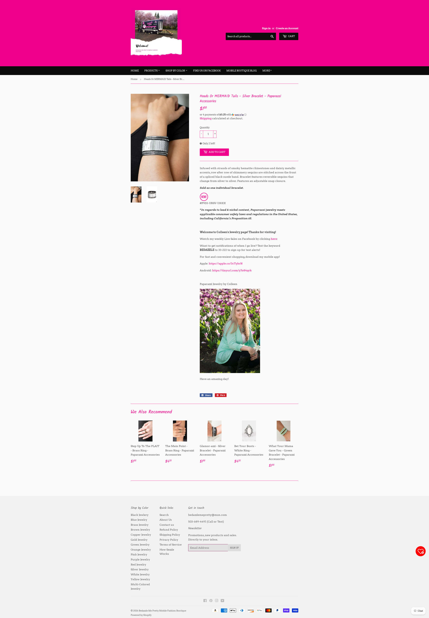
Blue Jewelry (139, 519)
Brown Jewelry (140, 529)
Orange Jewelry (141, 549)
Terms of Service (171, 544)
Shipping (205, 118)
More (266, 70)
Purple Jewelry (140, 559)
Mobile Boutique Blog (241, 70)
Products (151, 70)
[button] (249, 114)
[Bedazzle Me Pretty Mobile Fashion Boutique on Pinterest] (211, 601)
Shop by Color (176, 70)
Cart (291, 36)
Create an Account (287, 28)
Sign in (266, 28)
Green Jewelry (140, 544)
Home (135, 70)
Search (164, 514)
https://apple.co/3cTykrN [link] (225, 263)
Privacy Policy (169, 539)
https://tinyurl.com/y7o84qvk (232, 270)
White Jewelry (140, 574)
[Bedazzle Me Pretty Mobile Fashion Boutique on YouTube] (222, 601)
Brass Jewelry (139, 524)
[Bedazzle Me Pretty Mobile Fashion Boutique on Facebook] (205, 601)
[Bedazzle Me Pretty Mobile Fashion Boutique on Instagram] (216, 601)
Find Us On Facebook (207, 70)
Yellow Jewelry (140, 579)
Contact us (167, 524)
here (274, 238)
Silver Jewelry (140, 569)
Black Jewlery (139, 514)
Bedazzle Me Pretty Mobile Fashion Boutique (162, 610)
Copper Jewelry (141, 534)
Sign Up (234, 548)
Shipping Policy (170, 534)
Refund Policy (169, 529)
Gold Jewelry (139, 539)
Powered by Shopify (141, 615)
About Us (166, 519)
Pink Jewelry (139, 554)
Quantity (205, 127)
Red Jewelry (138, 564)
